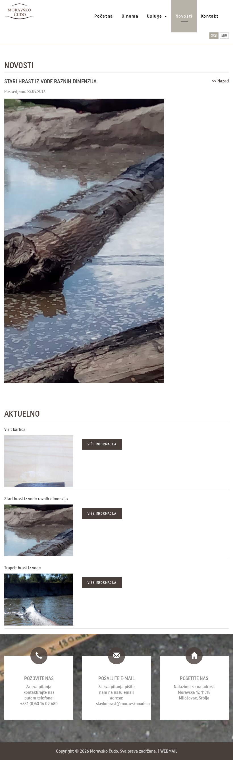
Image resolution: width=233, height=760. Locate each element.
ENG (224, 36)
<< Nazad (220, 81)
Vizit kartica (15, 429)
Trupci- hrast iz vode (22, 567)
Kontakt (210, 16)
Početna (103, 16)
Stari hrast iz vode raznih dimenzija (36, 498)
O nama (130, 16)
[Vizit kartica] (38, 461)
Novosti (184, 16)
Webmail (168, 751)
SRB (214, 36)
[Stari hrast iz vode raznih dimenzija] (38, 530)
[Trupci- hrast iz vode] (38, 599)
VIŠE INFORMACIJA (102, 444)
